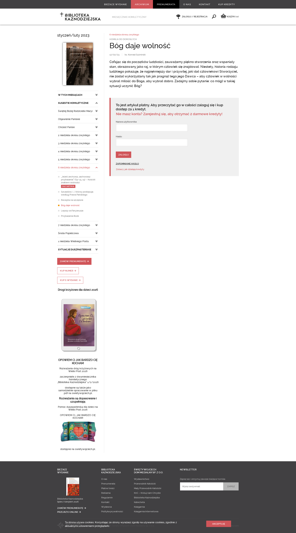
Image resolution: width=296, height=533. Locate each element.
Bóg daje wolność (70, 205)
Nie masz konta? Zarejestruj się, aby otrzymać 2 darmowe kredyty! (169, 114)
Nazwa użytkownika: (126, 121)
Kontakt (204, 4)
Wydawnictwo (141, 479)
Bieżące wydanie (115, 4)
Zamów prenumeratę (73, 261)
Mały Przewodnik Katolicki (147, 488)
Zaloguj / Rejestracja (194, 16)
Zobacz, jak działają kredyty (130, 169)
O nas (187, 4)
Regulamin (107, 497)
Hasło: (119, 136)
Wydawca (106, 507)
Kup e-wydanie (69, 280)
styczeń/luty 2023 (73, 35)
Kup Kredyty (226, 4)
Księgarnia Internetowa (146, 511)
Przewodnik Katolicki (145, 483)
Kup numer (66, 270)
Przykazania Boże (70, 216)
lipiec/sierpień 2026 (68, 501)
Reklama (105, 493)
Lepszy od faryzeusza (72, 210)
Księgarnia (139, 507)
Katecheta (139, 502)
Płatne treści (107, 488)
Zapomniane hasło (127, 163)
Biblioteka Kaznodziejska (70, 498)
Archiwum (142, 4)
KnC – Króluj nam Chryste (147, 493)
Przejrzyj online (67, 512)
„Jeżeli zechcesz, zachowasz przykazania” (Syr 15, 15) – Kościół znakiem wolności (78, 181)
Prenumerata (166, 4)
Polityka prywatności (112, 511)
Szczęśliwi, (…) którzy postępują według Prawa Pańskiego (77, 193)
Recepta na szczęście (72, 200)
